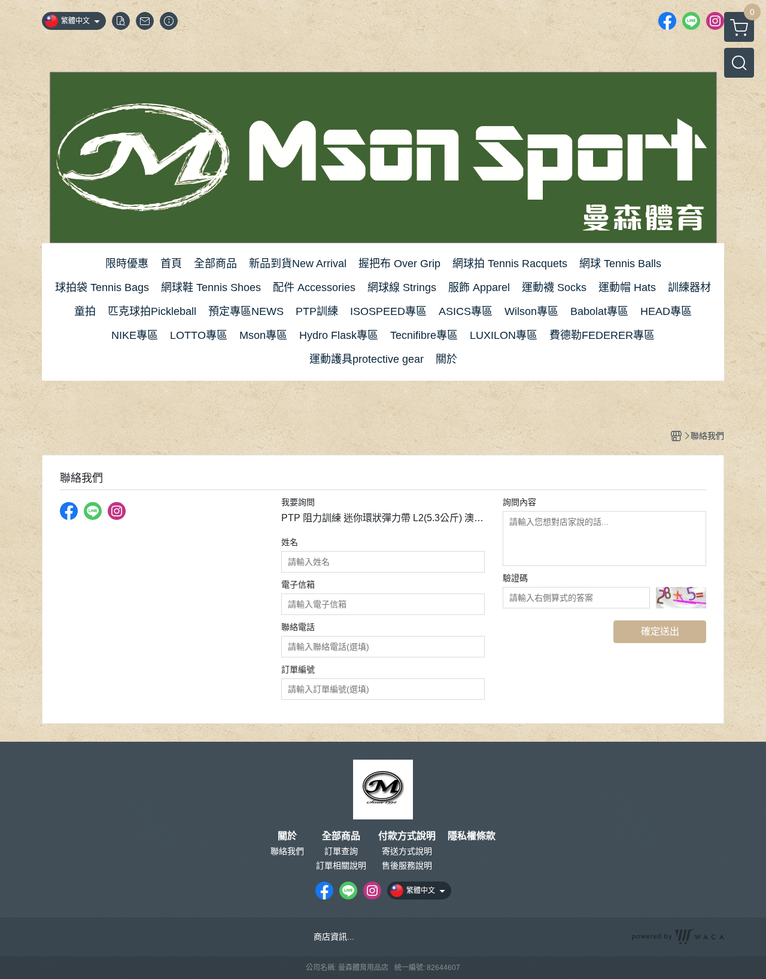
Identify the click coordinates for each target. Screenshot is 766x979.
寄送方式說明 (407, 851)
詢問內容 (519, 502)
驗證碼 (515, 578)
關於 (287, 836)
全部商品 (341, 836)
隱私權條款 (472, 836)
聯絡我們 (287, 851)
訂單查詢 (341, 851)
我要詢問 (298, 502)
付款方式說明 (407, 836)
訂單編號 (298, 669)
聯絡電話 (298, 627)
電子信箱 (298, 584)
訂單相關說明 (341, 865)
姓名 (289, 542)
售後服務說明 (407, 865)
